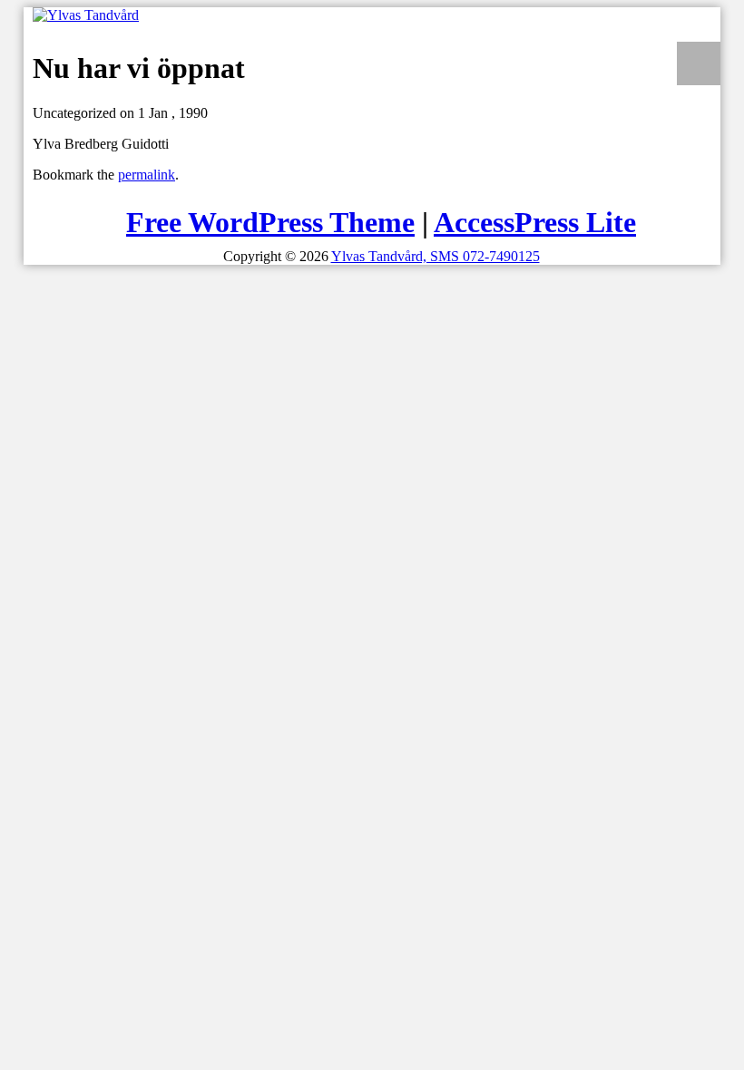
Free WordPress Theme (270, 222)
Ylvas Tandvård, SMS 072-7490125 (435, 256)
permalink (146, 174)
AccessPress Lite (535, 222)
